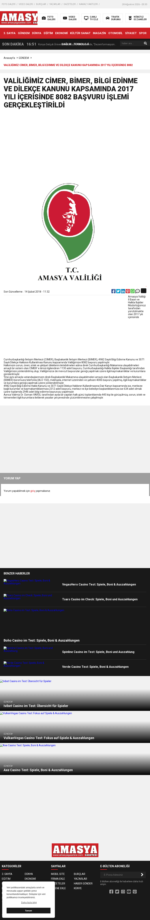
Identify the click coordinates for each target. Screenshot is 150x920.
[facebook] (113, 292)
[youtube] (129, 891)
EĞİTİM (48, 33)
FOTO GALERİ (8, 4)
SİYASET (131, 33)
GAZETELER (70, 4)
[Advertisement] (75, 145)
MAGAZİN (99, 33)
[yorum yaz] (137, 292)
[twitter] (118, 292)
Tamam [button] (28, 911)
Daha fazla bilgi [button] (29, 902)
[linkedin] (123, 292)
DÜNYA (36, 33)
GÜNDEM (24, 33)
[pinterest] (128, 292)
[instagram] (123, 891)
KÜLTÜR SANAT (80, 33)
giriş (32, 490)
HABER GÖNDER (83, 883)
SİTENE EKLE (58, 888)
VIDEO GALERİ (26, 4)
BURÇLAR (41, 4)
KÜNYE (78, 888)
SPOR (143, 33)
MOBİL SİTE (58, 874)
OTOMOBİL (115, 33)
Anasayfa (9, 57)
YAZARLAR (54, 4)
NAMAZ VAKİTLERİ (88, 4)
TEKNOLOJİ (81, 44)
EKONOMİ (61, 33)
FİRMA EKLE (58, 878)
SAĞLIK (66, 44)
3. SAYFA (9, 33)
